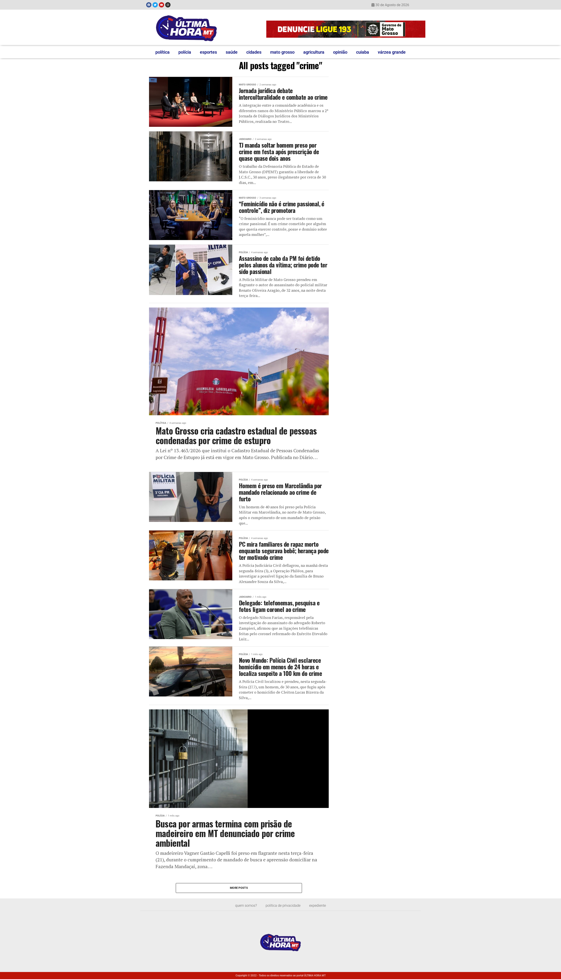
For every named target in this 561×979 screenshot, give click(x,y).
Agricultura (313, 52)
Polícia (184, 52)
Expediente (317, 905)
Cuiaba (362, 52)
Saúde (232, 52)
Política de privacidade (283, 905)
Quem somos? (246, 905)
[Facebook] (148, 4)
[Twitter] (155, 4)
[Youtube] (161, 4)
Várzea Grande (392, 52)
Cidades (253, 52)
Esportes (208, 52)
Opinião (340, 52)
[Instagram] (167, 4)
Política (162, 52)
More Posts (239, 887)
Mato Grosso (282, 52)
